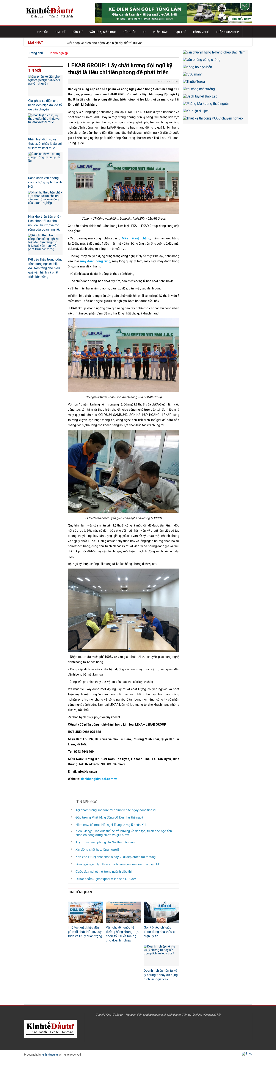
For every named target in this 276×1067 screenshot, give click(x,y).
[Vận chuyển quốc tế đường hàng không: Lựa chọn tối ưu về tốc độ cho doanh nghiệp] (123, 912)
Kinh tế (60, 32)
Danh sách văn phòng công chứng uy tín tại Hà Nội (45, 182)
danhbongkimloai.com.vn (99, 779)
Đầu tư (77, 32)
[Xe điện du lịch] (215, 112)
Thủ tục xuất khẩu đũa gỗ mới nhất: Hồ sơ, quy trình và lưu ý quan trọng (85, 932)
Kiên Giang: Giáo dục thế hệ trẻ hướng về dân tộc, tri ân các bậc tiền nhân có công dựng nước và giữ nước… (123, 833)
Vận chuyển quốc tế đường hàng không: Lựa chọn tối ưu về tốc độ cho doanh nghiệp (122, 934)
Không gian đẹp (227, 32)
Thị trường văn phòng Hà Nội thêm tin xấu (105, 842)
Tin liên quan (80, 892)
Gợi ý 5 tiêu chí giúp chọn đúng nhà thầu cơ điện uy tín (160, 932)
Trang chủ (36, 53)
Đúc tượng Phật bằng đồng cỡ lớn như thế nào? (109, 817)
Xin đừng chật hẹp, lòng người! (97, 849)
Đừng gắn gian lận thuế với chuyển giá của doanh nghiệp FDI (118, 864)
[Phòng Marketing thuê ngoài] (215, 105)
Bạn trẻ (180, 32)
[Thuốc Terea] (215, 83)
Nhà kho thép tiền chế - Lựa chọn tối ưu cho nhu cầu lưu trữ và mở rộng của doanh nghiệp (44, 223)
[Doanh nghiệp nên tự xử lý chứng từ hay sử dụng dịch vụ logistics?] (161, 955)
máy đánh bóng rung (95, 261)
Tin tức (42, 32)
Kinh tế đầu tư (50, 1054)
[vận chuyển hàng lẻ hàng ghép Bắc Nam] (215, 54)
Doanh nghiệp (58, 53)
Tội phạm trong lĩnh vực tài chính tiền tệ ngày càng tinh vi (115, 810)
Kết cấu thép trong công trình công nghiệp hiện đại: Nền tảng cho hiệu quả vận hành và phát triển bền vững (45, 268)
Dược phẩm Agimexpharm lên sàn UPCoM (105, 879)
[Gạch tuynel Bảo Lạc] (215, 98)
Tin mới (34, 70)
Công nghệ (201, 32)
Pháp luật (160, 32)
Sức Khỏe (129, 32)
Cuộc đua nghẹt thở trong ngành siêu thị (103, 871)
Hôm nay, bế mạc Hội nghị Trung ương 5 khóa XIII (110, 825)
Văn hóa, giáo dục (102, 32)
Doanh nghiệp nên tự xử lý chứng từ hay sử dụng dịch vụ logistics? (161, 975)
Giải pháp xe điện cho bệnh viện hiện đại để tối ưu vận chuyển (94, 43)
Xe (144, 32)
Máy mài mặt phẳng (136, 238)
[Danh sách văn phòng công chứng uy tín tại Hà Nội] (45, 163)
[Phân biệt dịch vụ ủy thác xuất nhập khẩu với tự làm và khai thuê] (45, 124)
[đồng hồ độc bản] (215, 68)
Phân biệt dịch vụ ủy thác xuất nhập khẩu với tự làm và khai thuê (45, 143)
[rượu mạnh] (215, 76)
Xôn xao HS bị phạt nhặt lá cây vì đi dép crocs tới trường (115, 857)
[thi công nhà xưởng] (215, 90)
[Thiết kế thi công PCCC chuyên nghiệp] (215, 120)
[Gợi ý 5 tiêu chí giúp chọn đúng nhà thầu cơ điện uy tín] (161, 912)
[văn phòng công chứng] (215, 61)
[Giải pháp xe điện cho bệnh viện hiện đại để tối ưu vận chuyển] (45, 85)
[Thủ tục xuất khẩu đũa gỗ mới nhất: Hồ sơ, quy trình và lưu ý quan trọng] (85, 912)
